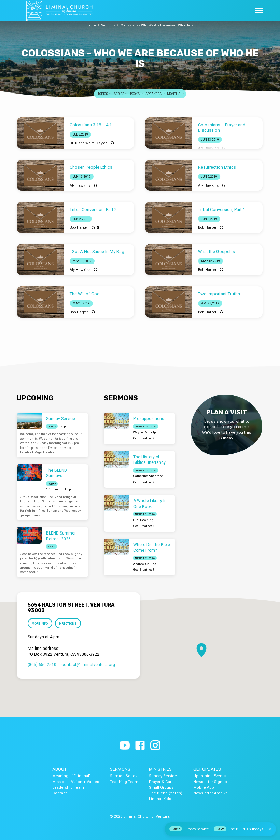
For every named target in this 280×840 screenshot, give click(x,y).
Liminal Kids (160, 799)
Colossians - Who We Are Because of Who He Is (157, 25)
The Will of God (85, 293)
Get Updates (207, 769)
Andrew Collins (144, 564)
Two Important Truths (219, 293)
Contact (59, 793)
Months (174, 94)
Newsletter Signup (210, 782)
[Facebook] (140, 746)
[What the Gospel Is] (168, 259)
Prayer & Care (161, 782)
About (59, 769)
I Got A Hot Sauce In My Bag (97, 251)
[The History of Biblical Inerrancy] (116, 459)
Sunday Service (60, 418)
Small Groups (161, 787)
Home (91, 25)
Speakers (153, 94)
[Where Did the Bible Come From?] (116, 547)
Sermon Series (123, 776)
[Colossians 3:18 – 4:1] (40, 133)
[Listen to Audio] (112, 143)
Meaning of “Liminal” (71, 776)
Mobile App (203, 787)
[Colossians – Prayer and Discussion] (168, 133)
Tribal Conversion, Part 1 (221, 209)
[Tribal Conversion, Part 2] (40, 217)
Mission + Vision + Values (75, 782)
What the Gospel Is (216, 251)
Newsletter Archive (210, 793)
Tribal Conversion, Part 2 (93, 209)
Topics (103, 94)
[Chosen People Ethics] (40, 175)
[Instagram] (155, 746)
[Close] (269, 829)
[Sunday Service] (29, 421)
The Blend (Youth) (165, 793)
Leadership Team (68, 787)
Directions (67, 623)
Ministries (160, 769)
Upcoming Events (209, 776)
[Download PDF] (97, 227)
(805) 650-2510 (42, 664)
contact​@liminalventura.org (88, 664)
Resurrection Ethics (217, 167)
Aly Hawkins (208, 148)
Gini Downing (143, 520)
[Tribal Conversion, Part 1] (168, 217)
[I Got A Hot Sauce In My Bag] (40, 259)
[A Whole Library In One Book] (116, 503)
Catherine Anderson (148, 476)
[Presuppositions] (116, 421)
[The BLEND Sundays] (29, 472)
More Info (40, 623)
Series (119, 94)
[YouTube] (124, 746)
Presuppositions (148, 418)
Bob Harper (79, 227)
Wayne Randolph (145, 432)
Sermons (108, 25)
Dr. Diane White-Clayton (88, 143)
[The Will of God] (40, 302)
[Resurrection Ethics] (168, 175)
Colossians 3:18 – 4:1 (91, 124)
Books (135, 94)
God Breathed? (143, 438)
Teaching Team (124, 782)
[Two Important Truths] (168, 302)
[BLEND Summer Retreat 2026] (29, 535)
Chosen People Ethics (91, 167)
